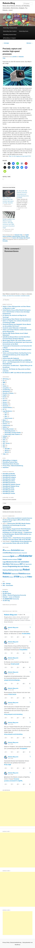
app (6, 550)
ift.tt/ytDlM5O (23, 649)
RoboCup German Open (15, 570)
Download (14, 553)
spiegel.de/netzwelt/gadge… (12, 680)
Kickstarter (25, 556)
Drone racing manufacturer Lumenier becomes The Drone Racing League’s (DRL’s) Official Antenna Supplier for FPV (17, 519)
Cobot (22, 550)
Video (27, 236)
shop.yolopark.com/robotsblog (13, 714)
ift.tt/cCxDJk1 (12, 694)
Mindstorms (16, 564)
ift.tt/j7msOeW (15, 664)
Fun (4, 398)
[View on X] (30, 627)
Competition (6, 388)
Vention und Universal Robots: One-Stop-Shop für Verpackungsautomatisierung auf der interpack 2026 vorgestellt (17, 354)
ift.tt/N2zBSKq (26, 633)
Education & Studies (8, 393)
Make (4, 564)
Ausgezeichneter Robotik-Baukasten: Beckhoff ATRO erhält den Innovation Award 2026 (17, 534)
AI (3, 380)
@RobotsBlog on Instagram (9, 38)
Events (4, 397)
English (27, 235)
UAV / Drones (6, 443)
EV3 (6, 413)
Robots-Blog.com (10, 615)
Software (5, 436)
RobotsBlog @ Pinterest (9, 482)
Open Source (29, 564)
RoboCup (5, 570)
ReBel (22, 566)
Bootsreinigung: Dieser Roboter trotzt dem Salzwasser (17, 319)
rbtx (18, 566)
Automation (15, 550)
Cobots (4, 386)
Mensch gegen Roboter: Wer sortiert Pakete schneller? (17, 340)
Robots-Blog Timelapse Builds (10, 27)
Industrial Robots (16, 236)
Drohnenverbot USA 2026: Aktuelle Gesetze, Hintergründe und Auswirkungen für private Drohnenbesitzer (16, 525)
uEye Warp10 (26, 238)
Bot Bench (5, 591)
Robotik (28, 573)
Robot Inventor (8, 418)
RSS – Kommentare (8, 585)
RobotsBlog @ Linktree (9, 481)
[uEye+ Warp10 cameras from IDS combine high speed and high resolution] (9, 193)
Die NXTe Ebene (7, 593)
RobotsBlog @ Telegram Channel (11, 484)
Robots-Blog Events (23, 31)
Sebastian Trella (18, 235)
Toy (21, 577)
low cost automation (21, 562)
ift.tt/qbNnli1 (23, 748)
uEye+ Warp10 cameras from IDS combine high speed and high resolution (8, 200)
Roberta (5, 427)
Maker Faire (10, 564)
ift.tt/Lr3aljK (7, 764)
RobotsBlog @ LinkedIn (9, 479)
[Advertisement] (17, 808)
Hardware (9, 236)
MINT (21, 564)
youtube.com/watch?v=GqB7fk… (13, 780)
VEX (4, 447)
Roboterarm (15, 573)
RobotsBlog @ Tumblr (8, 490)
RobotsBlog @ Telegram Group (11, 486)
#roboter (16, 779)
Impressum (6, 467)
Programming (6, 425)
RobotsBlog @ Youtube (9, 493)
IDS (18, 238)
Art (3, 384)
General (4, 236)
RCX (6, 416)
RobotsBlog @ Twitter (8, 491)
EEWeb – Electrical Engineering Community (14, 595)
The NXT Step (6, 600)
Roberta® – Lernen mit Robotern (11, 597)
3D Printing (6, 379)
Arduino (9, 550)
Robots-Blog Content (8, 429)
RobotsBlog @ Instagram (9, 477)
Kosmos (5, 559)
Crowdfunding (6, 389)
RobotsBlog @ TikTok (8, 488)
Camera (14, 238)
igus (12, 556)
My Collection (6, 422)
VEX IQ (6, 450)
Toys (4, 441)
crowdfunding (7, 553)
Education (19, 552)
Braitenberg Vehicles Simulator (11, 464)
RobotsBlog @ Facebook (9, 475)
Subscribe (6, 507)
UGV (4, 445)
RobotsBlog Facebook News (9, 34)
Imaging (21, 238)
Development (6, 391)
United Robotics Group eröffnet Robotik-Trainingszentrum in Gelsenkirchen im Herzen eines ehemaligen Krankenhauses (17, 311)
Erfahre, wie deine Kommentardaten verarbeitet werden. (16, 295)
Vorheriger (6, 43)
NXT (6, 414)
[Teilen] (29, 637)
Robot (26, 569)
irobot (16, 556)
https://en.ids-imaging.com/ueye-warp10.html (20, 156)
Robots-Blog (9, 3)
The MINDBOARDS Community (11, 599)
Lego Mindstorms (7, 411)
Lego (20, 559)
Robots (6, 576)
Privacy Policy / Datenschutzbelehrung (13, 465)
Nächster (29, 43)
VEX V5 (7, 452)
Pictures (23, 236)
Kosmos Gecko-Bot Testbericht (11, 358)
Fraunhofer (24, 552)
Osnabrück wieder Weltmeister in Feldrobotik (14, 328)
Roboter (7, 573)
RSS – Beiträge (7, 583)
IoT (3, 409)
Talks (4, 439)
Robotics (22, 573)
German (5, 402)
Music (4, 420)
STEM (4, 438)
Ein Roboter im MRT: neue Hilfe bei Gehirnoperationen (17, 372)
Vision (4, 239)
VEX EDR (7, 448)
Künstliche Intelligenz (12, 559)
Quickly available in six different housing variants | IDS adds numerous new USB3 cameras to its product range (9, 223)
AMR (4, 382)
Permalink (5, 241)
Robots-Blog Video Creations (10, 31)
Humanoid (5, 405)
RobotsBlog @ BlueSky (9, 473)
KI (18, 556)
